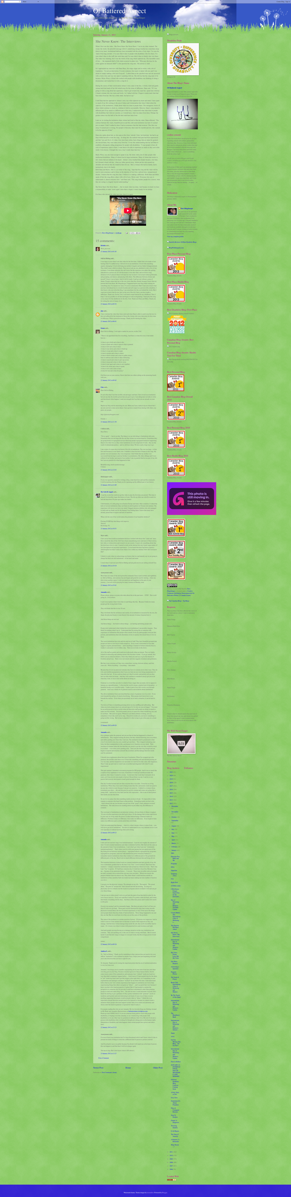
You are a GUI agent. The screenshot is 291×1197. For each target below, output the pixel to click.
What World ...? (175, 1146)
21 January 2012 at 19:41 (109, 585)
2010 (171, 1155)
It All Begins (175, 1131)
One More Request (174, 962)
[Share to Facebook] (137, 233)
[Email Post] (126, 233)
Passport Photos (174, 973)
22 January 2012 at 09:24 (109, 944)
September (175, 820)
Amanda (104, 592)
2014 (171, 796)
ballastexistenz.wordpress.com (138, 1011)
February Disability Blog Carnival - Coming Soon (175, 1084)
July (173, 829)
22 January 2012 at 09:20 (109, 725)
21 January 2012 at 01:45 (109, 251)
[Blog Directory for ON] (171, 1180)
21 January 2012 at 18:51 (109, 528)
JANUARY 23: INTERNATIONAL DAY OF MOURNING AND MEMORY (175, 1070)
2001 (172, 853)
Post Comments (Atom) (109, 1072)
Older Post (158, 1067)
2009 (171, 1159)
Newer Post (98, 1067)
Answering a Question (175, 968)
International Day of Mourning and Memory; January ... (175, 1025)
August (174, 826)
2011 (171, 1152)
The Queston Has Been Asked (175, 927)
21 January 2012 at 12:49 (109, 485)
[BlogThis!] (133, 233)
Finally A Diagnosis (175, 1121)
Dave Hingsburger (187, 208)
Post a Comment (103, 1058)
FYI (172, 879)
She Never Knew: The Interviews (175, 934)
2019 (171, 779)
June (173, 833)
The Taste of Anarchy (175, 1135)
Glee (102, 387)
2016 (171, 789)
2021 (171, 772)
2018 (171, 782)
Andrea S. (104, 951)
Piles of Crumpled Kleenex (175, 1110)
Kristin (103, 245)
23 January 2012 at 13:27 (109, 1053)
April (173, 840)
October (174, 817)
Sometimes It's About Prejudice (175, 1103)
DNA (172, 867)
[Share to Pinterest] (139, 233)
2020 (171, 775)
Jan (102, 311)
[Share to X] (135, 233)
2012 (171, 803)
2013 (171, 800)
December (175, 806)
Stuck (173, 1033)
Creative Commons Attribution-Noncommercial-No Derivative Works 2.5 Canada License (180, 593)
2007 (171, 1166)
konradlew (150, 1192)
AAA (172, 1036)
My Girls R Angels (107, 492)
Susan (103, 328)
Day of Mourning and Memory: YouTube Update (175, 904)
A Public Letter (176, 886)
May (173, 836)
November (175, 812)
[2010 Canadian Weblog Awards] (191, 514)
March (174, 843)
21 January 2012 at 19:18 (109, 566)
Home (128, 1067)
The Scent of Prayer (175, 978)
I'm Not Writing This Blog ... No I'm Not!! (176, 1043)
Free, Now (174, 1098)
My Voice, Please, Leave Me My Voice (175, 955)
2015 (171, 793)
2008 (171, 1162)
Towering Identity (174, 1127)
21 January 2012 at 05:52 (109, 304)
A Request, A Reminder (175, 1140)
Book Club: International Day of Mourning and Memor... (175, 987)
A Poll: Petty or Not (175, 1093)
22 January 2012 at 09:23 (109, 832)
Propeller (174, 863)
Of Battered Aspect (119, 10)
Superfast (174, 870)
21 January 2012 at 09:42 (109, 380)
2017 (171, 786)
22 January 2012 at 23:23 (109, 1027)
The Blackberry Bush (175, 1015)
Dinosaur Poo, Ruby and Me (175, 858)
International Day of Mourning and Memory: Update (175, 944)
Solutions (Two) (174, 875)
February (175, 847)
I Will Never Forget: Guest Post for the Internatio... (175, 893)
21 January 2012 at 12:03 (109, 470)
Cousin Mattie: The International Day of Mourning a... (175, 917)
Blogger (164, 1192)
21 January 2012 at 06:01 (109, 321)
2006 (171, 1169)
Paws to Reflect (176, 1062)
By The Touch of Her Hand (176, 996)
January (174, 850)
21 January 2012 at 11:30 (109, 422)
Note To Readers (174, 1116)
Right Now (174, 882)
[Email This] (130, 233)
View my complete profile (175, 236)
